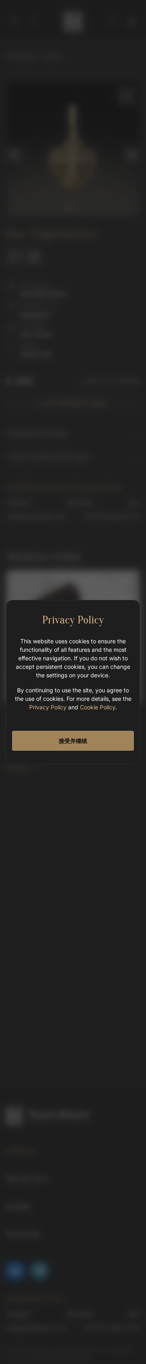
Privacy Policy (48, 707)
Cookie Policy (97, 707)
